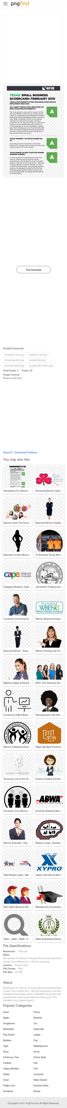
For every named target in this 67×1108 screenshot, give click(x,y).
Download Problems (25, 452)
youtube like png (37, 360)
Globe (6, 1074)
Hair (36, 1062)
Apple (6, 1017)
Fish (36, 1068)
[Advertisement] (33, 49)
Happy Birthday (11, 1068)
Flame (37, 1012)
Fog (35, 1040)
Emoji (36, 1051)
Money (37, 1091)
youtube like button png (41, 365)
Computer (39, 1074)
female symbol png (14, 360)
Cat (35, 1023)
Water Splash (40, 1079)
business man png (38, 354)
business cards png (14, 365)
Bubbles (7, 1040)
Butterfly (38, 1017)
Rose (6, 1051)
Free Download (33, 269)
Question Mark (41, 1085)
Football (7, 1062)
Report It (7, 452)
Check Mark (40, 1057)
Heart (6, 1012)
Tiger (5, 1045)
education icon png (14, 354)
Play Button (9, 1034)
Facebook (8, 1091)
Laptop (37, 1034)
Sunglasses (9, 1023)
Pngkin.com (9, 1085)
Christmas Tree (11, 1057)
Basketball (8, 1028)
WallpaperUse (41, 1045)
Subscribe (39, 1028)
